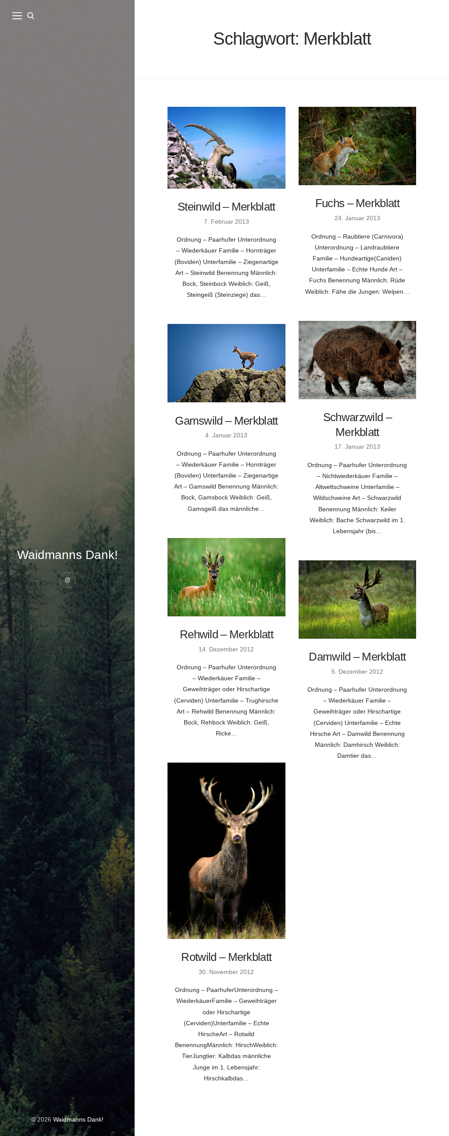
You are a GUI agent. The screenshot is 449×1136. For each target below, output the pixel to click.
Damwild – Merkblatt (357, 656)
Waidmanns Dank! (67, 555)
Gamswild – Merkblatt (226, 420)
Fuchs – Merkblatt (357, 203)
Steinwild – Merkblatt (226, 206)
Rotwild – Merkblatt (226, 957)
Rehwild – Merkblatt (226, 634)
